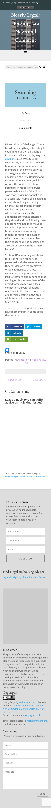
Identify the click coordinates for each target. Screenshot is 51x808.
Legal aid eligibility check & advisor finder (24, 577)
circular (9, 158)
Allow (25, 7)
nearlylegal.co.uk (31, 715)
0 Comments (25, 127)
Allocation (23, 359)
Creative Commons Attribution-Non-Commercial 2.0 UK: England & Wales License (24, 709)
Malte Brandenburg (37, 720)
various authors (27, 702)
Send (42, 793)
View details (30, 3)
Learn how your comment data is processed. (25, 476)
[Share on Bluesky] (6, 350)
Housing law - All (34, 361)
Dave (27, 113)
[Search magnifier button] (44, 67)
